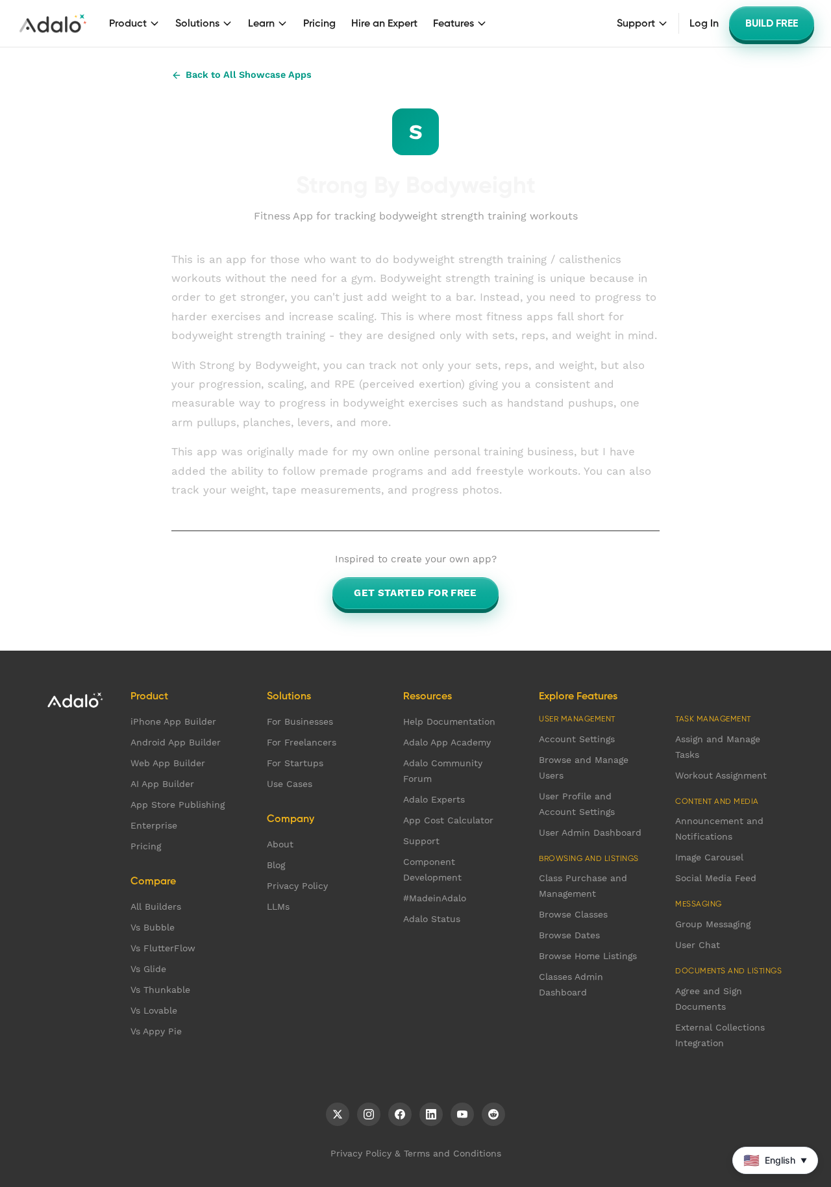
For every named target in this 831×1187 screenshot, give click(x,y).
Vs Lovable (153, 1010)
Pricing (319, 23)
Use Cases (289, 784)
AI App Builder (162, 784)
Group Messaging (712, 924)
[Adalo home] (53, 23)
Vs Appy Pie (156, 1031)
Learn (261, 23)
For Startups (295, 763)
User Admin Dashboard (590, 832)
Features (453, 23)
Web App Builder (167, 763)
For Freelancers (301, 742)
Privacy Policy (297, 886)
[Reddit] (493, 1114)
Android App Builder (175, 742)
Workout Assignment (721, 775)
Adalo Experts (434, 799)
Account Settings (577, 739)
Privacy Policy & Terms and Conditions (415, 1153)
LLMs (278, 906)
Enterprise (153, 825)
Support (636, 23)
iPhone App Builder (173, 721)
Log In (704, 23)
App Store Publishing (177, 804)
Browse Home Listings (588, 956)
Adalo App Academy (447, 742)
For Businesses (300, 721)
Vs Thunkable (160, 989)
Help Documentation (449, 721)
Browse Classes (573, 914)
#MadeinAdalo (434, 898)
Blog (276, 865)
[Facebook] (400, 1114)
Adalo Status (431, 919)
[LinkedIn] (431, 1114)
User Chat (697, 945)
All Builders (155, 906)
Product (128, 23)
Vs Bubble (152, 927)
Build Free (771, 23)
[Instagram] (368, 1114)
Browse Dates (569, 935)
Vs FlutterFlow (162, 948)
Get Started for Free (415, 593)
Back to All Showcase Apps (249, 74)
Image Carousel (709, 857)
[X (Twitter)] (337, 1114)
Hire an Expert (384, 23)
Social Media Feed (715, 878)
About (280, 844)
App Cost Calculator (448, 820)
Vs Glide (148, 969)
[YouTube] (462, 1114)
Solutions (197, 23)
